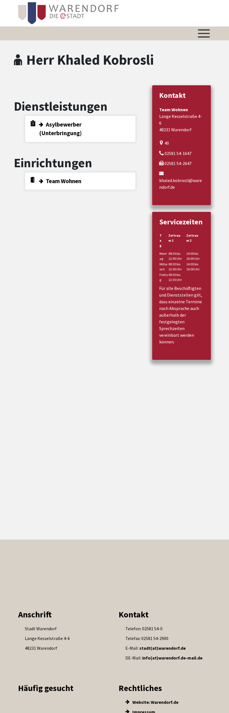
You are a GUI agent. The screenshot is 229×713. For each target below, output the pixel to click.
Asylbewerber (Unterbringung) (60, 129)
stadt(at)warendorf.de (162, 648)
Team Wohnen (63, 181)
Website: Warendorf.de (155, 702)
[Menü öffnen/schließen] (204, 33)
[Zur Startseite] (68, 13)
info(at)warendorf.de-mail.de (172, 658)
